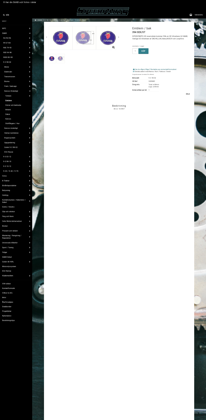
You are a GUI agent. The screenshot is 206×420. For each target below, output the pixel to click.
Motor (6, 67)
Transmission (9, 77)
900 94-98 (7, 52)
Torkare (8, 96)
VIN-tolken (6, 284)
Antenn (8, 110)
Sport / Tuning (7, 247)
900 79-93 (7, 48)
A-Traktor (6, 181)
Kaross (8, 119)
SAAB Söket (7, 257)
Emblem (8, 101)
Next (118, 37)
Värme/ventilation (11, 133)
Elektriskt (8, 72)
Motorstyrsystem (9, 266)
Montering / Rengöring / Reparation (11, 237)
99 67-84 (7, 43)
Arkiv (4, 297)
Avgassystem (9, 138)
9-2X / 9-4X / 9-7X (10, 171)
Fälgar (4, 252)
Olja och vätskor (8, 212)
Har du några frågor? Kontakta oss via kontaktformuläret (155, 69)
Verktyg (5, 195)
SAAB (4, 33)
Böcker (5, 226)
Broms (7, 81)
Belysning (6, 190)
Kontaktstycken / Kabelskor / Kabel (14, 201)
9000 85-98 (8, 57)
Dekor (7, 114)
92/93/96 (7, 38)
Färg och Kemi (8, 216)
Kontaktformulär (8, 288)
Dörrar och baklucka (13, 105)
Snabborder (6, 307)
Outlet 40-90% (8, 262)
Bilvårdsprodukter (9, 186)
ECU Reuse (8, 152)
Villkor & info (7, 293)
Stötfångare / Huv (12, 123)
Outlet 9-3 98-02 (11, 147)
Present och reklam (10, 231)
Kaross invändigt (11, 128)
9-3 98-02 (7, 62)
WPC (4, 28)
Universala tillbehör (10, 243)
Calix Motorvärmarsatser (12, 221)
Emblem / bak (80, 20)
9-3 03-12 (7, 157)
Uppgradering (9, 143)
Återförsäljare (7, 302)
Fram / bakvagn (10, 86)
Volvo (4, 176)
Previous (46, 37)
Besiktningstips (8, 320)
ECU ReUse (6, 271)
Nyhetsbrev (6, 316)
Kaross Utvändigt (11, 91)
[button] (197, 15)
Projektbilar (6, 311)
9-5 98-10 (7, 161)
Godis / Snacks (8, 207)
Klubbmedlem (7, 276)
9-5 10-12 (7, 166)
